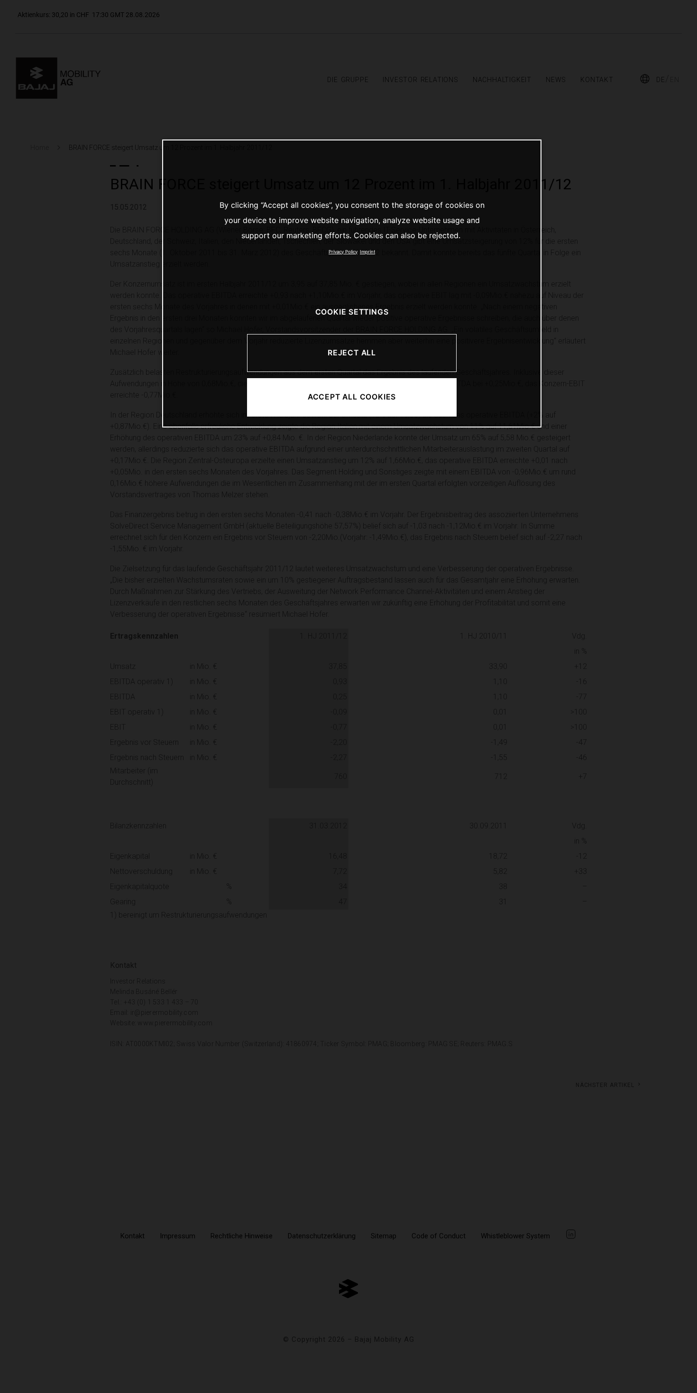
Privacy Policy (343, 251)
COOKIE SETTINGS (352, 311)
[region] (351, 283)
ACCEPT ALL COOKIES (352, 396)
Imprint (367, 251)
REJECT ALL (352, 352)
